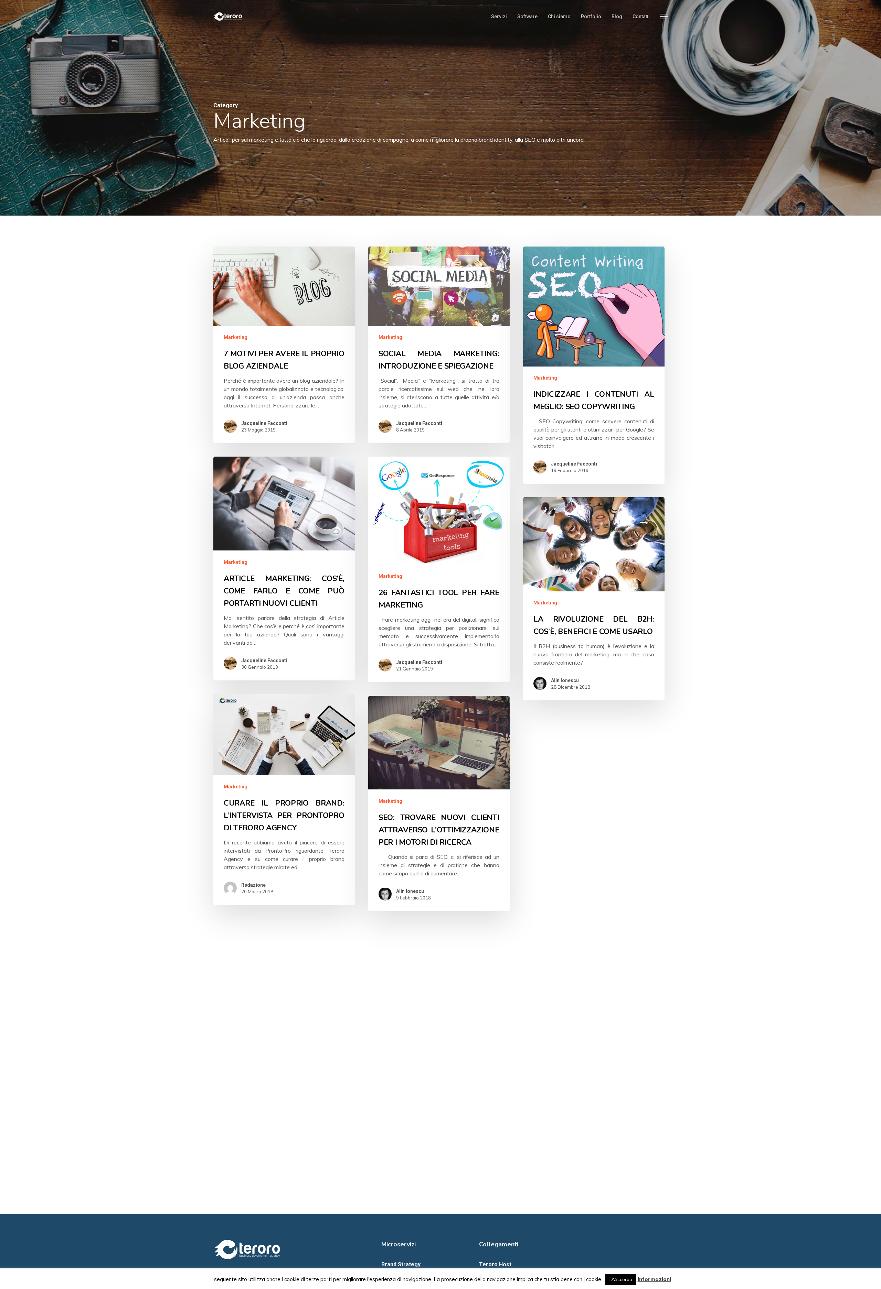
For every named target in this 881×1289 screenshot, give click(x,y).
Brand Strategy (401, 1264)
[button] (664, 16)
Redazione (253, 885)
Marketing (235, 337)
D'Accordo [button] (620, 1279)
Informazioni (654, 1279)
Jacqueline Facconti (264, 423)
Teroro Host (495, 1264)
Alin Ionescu (565, 680)
